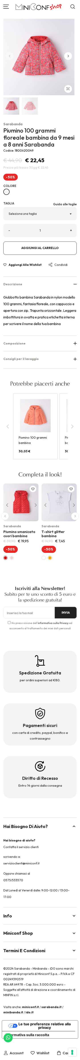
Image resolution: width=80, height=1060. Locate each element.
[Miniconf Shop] (39, 6)
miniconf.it (30, 1007)
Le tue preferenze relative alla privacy (44, 1026)
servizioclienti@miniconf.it (21, 863)
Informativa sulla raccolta (27, 1035)
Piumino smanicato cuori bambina (19, 533)
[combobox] (40, 214)
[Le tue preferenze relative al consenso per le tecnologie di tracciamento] (72, 1052)
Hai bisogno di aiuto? (25, 826)
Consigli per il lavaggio (21, 359)
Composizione (14, 343)
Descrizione (12, 284)
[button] (68, 56)
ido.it (30, 1012)
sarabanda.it (51, 1007)
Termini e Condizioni (24, 950)
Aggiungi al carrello (40, 248)
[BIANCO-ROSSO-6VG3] (6, 192)
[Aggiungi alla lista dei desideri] (33, 489)
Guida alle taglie (65, 204)
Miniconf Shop (18, 933)
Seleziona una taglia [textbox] (23, 214)
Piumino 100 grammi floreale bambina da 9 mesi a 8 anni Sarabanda (38, 137)
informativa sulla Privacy (53, 623)
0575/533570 (13, 880)
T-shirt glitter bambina (53, 533)
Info (7, 916)
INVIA (66, 613)
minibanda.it (13, 1012)
